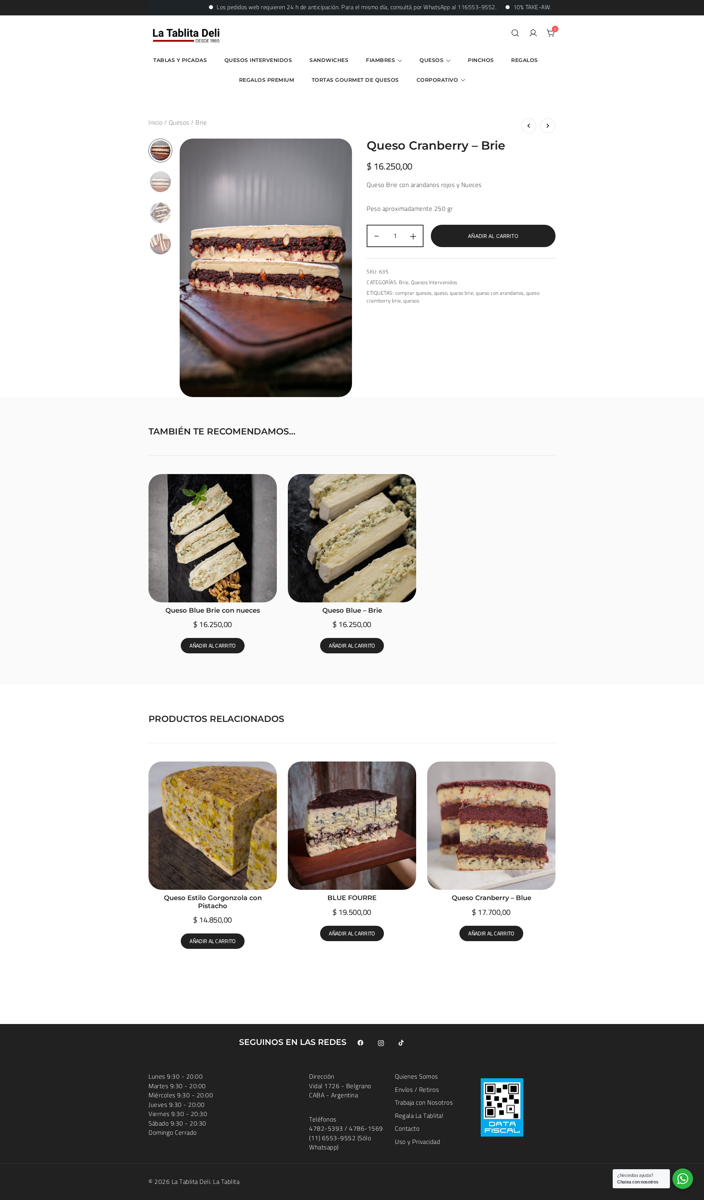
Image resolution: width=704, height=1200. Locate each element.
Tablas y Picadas (180, 60)
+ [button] (413, 235)
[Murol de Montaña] (528, 125)
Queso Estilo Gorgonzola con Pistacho (213, 902)
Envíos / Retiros (417, 1090)
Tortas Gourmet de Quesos (355, 80)
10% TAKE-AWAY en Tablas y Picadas (523, 6)
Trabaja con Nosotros (424, 1102)
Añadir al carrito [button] (212, 645)
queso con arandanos (500, 293)
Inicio (155, 122)
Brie (201, 122)
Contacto (407, 1128)
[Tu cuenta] (533, 33)
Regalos (524, 60)
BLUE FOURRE (352, 898)
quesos (411, 300)
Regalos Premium (266, 80)
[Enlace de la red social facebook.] (360, 1042)
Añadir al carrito (493, 236)
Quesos (431, 60)
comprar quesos (413, 293)
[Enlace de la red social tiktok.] (401, 1042)
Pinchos (481, 60)
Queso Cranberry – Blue (491, 898)
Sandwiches (328, 60)
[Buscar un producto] (515, 33)
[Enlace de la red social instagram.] (381, 1042)
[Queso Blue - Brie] (548, 125)
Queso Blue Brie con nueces (212, 610)
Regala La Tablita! (419, 1116)
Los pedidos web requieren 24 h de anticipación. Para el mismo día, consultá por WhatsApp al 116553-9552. (318, 6)
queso (441, 293)
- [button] (377, 235)
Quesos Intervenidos (258, 60)
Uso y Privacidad (417, 1142)
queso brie (461, 293)
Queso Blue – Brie (352, 610)
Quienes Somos (416, 1076)
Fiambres (380, 60)
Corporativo (437, 80)
